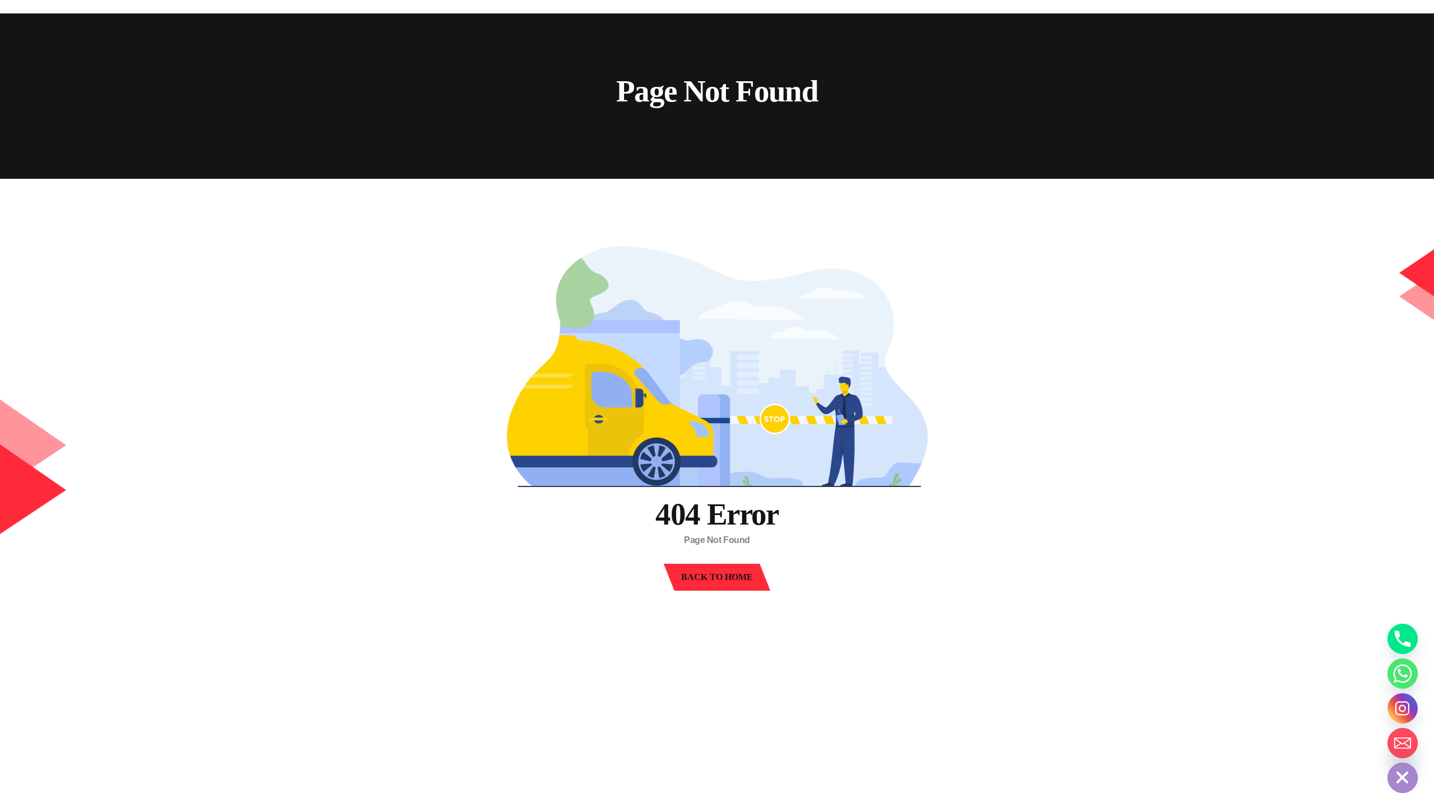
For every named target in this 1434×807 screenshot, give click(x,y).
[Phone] (1403, 639)
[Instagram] (1403, 708)
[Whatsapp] (1403, 673)
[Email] (1403, 743)
